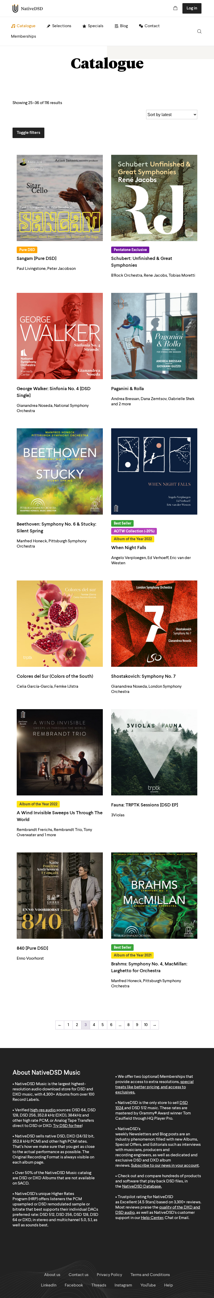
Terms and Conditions (150, 1275)
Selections (61, 26)
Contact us (78, 1275)
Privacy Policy (109, 1275)
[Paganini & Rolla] (154, 336)
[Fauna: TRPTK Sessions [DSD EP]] (154, 752)
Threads (98, 1285)
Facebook (74, 1285)
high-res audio (43, 1110)
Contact (152, 26)
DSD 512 (139, 1108)
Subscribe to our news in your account (165, 1166)
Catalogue (26, 26)
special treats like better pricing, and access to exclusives (154, 1087)
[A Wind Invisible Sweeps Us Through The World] (60, 752)
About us (52, 1275)
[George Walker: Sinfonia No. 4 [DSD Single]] (60, 336)
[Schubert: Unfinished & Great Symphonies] (154, 198)
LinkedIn (48, 1285)
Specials (95, 26)
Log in (192, 8)
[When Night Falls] (154, 471)
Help (168, 1285)
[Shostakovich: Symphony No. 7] (154, 623)
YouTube (148, 1285)
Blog (124, 26)
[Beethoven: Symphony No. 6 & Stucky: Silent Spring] (60, 471)
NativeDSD (28, 8)
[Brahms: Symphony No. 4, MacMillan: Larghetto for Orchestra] (154, 895)
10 (146, 1025)
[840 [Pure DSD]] (60, 895)
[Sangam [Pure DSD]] (60, 198)
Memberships (23, 37)
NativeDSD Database (141, 1187)
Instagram (123, 1285)
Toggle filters (28, 133)
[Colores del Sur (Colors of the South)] (60, 623)
